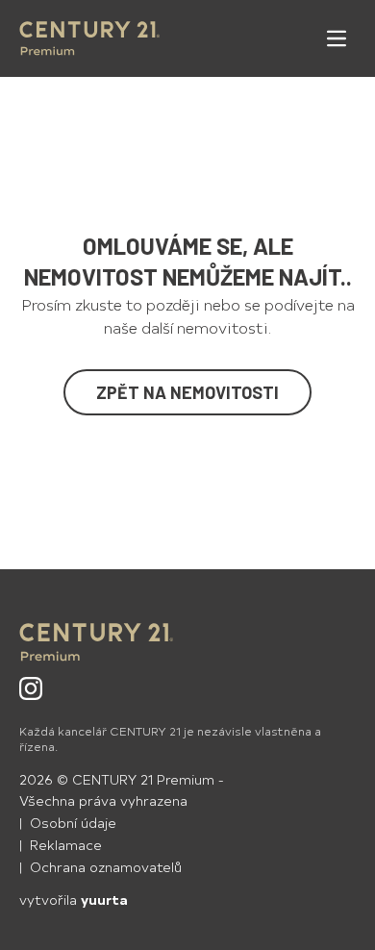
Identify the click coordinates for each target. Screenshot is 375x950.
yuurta (104, 899)
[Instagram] (30, 688)
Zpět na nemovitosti (187, 392)
